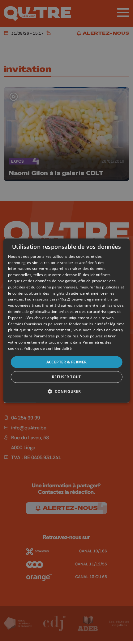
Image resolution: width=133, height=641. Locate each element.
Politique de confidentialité (47, 348)
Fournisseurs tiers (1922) (48, 299)
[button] (66, 391)
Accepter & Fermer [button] (66, 361)
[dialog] (66, 320)
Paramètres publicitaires (56, 336)
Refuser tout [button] (66, 377)
